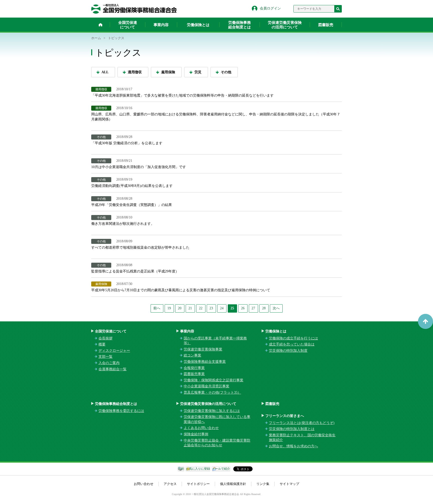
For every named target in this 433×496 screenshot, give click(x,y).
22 (200, 308)
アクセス (170, 484)
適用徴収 (135, 72)
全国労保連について (127, 25)
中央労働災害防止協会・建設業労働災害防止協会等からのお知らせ (217, 443)
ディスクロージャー (114, 350)
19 (169, 308)
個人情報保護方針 (233, 484)
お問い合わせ (143, 484)
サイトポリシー (198, 484)
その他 (226, 72)
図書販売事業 (194, 374)
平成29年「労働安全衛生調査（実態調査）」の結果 (131, 205)
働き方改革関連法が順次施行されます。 (122, 224)
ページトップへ (425, 321)
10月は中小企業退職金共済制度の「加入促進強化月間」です (138, 167)
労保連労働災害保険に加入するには (212, 411)
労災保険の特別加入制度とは (291, 429)
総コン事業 (192, 355)
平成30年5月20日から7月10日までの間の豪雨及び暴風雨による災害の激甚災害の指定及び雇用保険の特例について (180, 290)
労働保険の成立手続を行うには (293, 338)
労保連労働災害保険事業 (203, 349)
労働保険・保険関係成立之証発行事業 (213, 380)
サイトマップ (289, 484)
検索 (338, 9)
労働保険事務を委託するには (121, 411)
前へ (156, 308)
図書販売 (325, 25)
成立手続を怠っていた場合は (291, 344)
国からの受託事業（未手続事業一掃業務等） (215, 340)
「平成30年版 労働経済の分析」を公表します (126, 143)
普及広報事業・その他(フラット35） (212, 392)
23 (211, 308)
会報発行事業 (194, 368)
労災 (197, 72)
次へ (276, 308)
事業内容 (161, 25)
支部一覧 (105, 357)
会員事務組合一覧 (112, 369)
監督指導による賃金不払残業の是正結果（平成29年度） (135, 271)
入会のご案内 (109, 363)
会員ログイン (270, 8)
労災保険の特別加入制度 (288, 350)
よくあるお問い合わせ (201, 428)
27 (253, 308)
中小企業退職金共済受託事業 (206, 386)
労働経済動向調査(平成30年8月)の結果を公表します (132, 186)
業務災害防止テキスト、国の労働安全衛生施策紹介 (302, 437)
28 (264, 308)
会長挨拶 (105, 338)
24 (222, 308)
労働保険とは (198, 25)
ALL (105, 72)
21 (190, 308)
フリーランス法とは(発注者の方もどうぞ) (302, 423)
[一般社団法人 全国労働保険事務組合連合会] (134, 9)
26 (243, 308)
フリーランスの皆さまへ (284, 416)
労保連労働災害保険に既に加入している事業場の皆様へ (217, 419)
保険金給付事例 (196, 434)
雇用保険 (168, 72)
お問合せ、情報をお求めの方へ (293, 446)
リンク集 (262, 484)
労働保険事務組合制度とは (239, 25)
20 (179, 308)
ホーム (100, 25)
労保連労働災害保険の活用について (285, 25)
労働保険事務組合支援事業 (205, 362)
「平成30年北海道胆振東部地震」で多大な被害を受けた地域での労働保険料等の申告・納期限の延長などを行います (182, 95)
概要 (101, 344)
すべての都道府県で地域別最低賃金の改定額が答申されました (140, 247)
